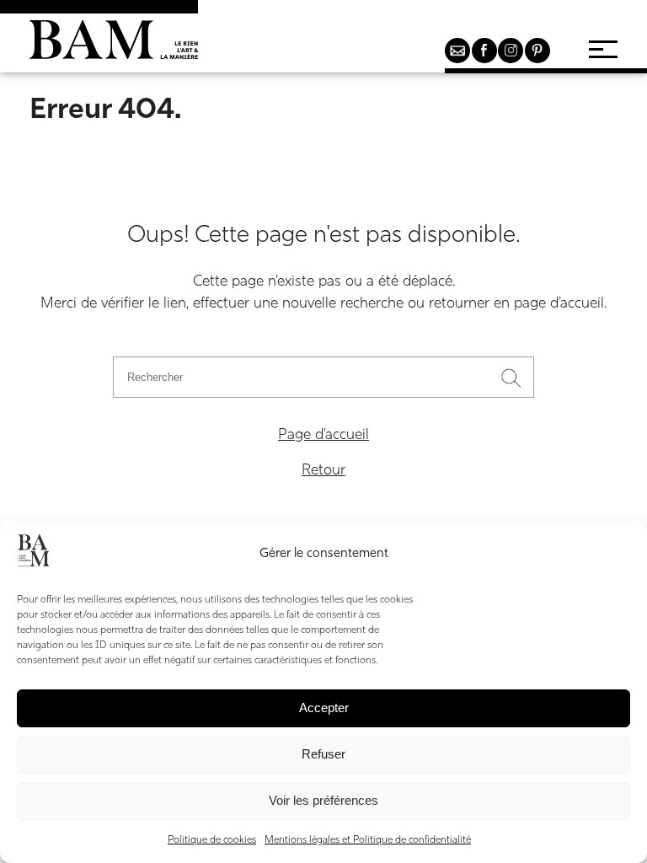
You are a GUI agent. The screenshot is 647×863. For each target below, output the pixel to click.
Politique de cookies (212, 840)
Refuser (323, 754)
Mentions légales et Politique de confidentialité (368, 840)
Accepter (324, 707)
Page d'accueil (323, 435)
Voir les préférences (323, 800)
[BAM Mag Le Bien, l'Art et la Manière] (113, 46)
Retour (323, 471)
